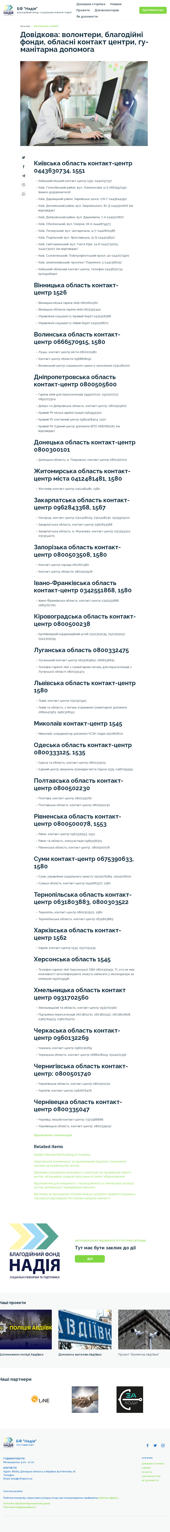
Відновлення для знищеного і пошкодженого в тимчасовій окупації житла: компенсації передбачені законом (84, 1185)
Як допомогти (87, 16)
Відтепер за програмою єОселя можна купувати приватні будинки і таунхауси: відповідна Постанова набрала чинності (85, 1196)
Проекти (83, 10)
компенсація (63, 1135)
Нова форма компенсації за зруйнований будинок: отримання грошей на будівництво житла (80, 1163)
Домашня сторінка (90, 4)
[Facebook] (147, 1445)
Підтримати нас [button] (153, 10)
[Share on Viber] (23, 185)
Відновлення (43, 1135)
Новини (116, 4)
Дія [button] (90, 1259)
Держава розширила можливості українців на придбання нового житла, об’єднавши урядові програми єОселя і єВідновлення (82, 1174)
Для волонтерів (107, 10)
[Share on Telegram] (23, 175)
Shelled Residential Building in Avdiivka (62, 1154)
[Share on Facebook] (23, 166)
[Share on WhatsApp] (23, 194)
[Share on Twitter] (23, 157)
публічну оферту (108, 1498)
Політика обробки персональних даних (26, 1503)
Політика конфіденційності (19, 1507)
